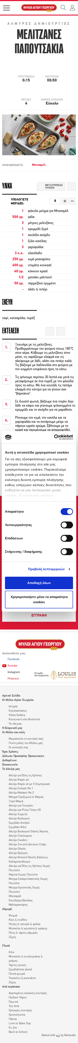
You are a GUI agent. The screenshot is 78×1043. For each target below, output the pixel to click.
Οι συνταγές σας (18, 747)
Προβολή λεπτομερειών (46, 569)
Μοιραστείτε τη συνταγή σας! (26, 739)
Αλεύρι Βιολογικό (19, 818)
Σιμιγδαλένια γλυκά (20, 969)
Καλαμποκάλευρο (19, 861)
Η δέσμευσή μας (12, 728)
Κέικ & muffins (18, 920)
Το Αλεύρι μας (11, 769)
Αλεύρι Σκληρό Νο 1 (21, 788)
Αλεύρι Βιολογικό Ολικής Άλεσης (28, 831)
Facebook (14, 659)
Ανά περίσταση (11, 986)
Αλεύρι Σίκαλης (18, 840)
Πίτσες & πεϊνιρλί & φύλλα (24, 924)
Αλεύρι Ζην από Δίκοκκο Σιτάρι (27, 844)
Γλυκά (6, 945)
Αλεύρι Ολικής (17, 848)
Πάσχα (13, 1019)
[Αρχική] (39, 7)
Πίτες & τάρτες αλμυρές (23, 933)
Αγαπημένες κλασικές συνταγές (28, 993)
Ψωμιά (13, 915)
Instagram (14, 672)
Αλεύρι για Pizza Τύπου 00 (25, 810)
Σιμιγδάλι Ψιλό (17, 827)
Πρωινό (13, 1002)
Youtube (12, 665)
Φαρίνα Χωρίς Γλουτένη (23, 874)
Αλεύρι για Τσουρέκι (21, 805)
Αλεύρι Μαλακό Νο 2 (21, 792)
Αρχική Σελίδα (11, 695)
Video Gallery (17, 715)
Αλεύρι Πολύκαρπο (20, 836)
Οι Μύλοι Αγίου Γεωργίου (18, 700)
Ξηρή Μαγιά (16, 801)
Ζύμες (12, 937)
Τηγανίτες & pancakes (22, 978)
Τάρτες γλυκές (17, 965)
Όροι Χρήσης (10, 751)
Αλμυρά (7, 909)
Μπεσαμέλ (39, 165)
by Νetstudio (59, 1035)
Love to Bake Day (20, 1023)
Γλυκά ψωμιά (17, 974)
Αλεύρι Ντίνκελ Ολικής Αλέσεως (28, 857)
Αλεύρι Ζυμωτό (18, 814)
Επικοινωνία (9, 764)
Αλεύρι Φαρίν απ (19, 779)
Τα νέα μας (15, 723)
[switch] (67, 525)
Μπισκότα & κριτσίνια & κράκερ (28, 928)
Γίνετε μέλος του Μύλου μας (26, 743)
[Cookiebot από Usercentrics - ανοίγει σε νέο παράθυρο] (55, 437)
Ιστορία (13, 706)
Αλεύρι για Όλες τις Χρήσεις (25, 775)
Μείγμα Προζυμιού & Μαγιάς (26, 797)
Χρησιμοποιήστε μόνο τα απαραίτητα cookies (39, 599)
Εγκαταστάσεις (18, 711)
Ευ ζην (13, 1027)
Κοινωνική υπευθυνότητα (24, 719)
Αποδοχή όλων (39, 583)
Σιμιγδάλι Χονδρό (19, 823)
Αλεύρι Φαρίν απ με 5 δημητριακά (29, 784)
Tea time (14, 1006)
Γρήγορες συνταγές (20, 1010)
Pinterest (13, 678)
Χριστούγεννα (17, 1014)
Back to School (18, 1032)
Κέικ (11, 952)
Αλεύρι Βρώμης (18, 853)
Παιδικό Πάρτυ (18, 997)
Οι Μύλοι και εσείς (13, 732)
